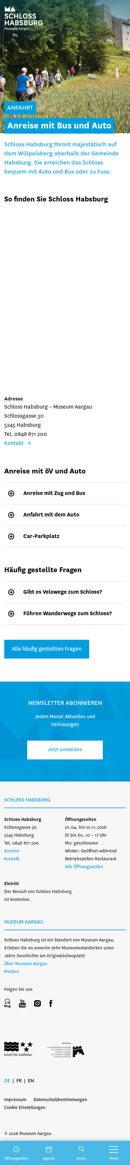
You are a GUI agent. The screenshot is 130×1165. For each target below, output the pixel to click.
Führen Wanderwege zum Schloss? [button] (67, 614)
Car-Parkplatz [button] (41, 536)
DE (7, 1081)
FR (19, 1081)
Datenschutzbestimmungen (60, 1099)
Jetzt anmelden (65, 749)
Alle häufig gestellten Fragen (47, 649)
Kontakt (11, 859)
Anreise (11, 851)
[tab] (65, 493)
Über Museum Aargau (25, 963)
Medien (11, 971)
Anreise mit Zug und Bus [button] (54, 493)
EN (31, 1081)
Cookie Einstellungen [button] (24, 1107)
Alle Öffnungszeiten (84, 867)
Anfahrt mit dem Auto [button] (51, 515)
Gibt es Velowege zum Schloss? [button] (62, 592)
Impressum (15, 1099)
